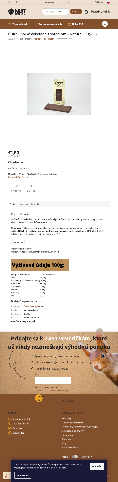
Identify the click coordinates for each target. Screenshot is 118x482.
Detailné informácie (17, 177)
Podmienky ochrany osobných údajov (80, 426)
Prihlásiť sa (40, 398)
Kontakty (49, 2)
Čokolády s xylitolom (34, 306)
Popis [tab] (12, 204)
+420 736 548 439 (21, 423)
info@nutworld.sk (21, 419)
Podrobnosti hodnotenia (45, 38)
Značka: (65, 38)
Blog (64, 443)
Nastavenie (23, 475)
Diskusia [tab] (35, 204)
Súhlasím (97, 466)
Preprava (66, 439)
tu (65, 467)
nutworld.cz (18, 433)
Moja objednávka (70, 447)
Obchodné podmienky (72, 422)
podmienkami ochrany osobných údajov (52, 390)
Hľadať (76, 12)
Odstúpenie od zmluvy (73, 431)
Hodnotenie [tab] (23, 204)
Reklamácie (67, 435)
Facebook (17, 428)
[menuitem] (18, 24)
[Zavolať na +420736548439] (12, 2)
